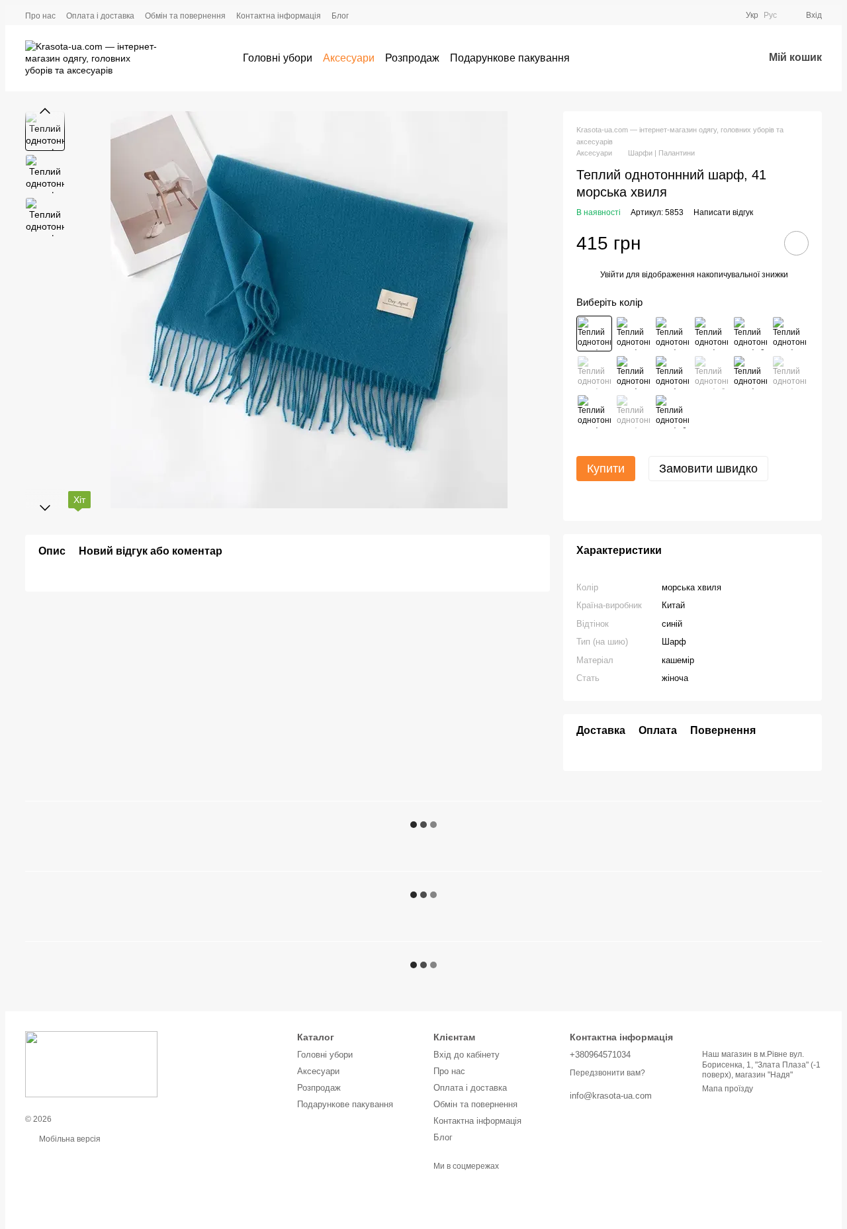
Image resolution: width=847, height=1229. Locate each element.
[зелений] (750, 372)
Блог (340, 16)
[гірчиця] (789, 372)
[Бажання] (718, 58)
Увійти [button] (612, 274)
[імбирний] (672, 412)
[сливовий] (594, 372)
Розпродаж (412, 58)
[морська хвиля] (594, 333)
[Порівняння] (684, 58)
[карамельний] (789, 333)
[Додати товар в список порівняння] (759, 243)
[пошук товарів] (593, 58)
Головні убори (277, 58)
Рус (770, 15)
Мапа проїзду (727, 1088)
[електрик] (633, 333)
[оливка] (594, 412)
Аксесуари (349, 58)
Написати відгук (723, 212)
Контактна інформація (278, 16)
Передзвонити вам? (607, 1072)
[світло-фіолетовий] (633, 372)
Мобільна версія (69, 1139)
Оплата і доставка (100, 16)
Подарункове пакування (510, 58)
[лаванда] (711, 333)
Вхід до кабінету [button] (466, 1055)
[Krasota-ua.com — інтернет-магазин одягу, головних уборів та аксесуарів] (91, 1063)
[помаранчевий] (711, 372)
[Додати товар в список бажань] (796, 243)
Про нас (40, 16)
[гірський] (672, 333)
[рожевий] (672, 372)
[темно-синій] (633, 412)
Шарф (674, 642)
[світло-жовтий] (750, 333)
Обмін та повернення (185, 16)
